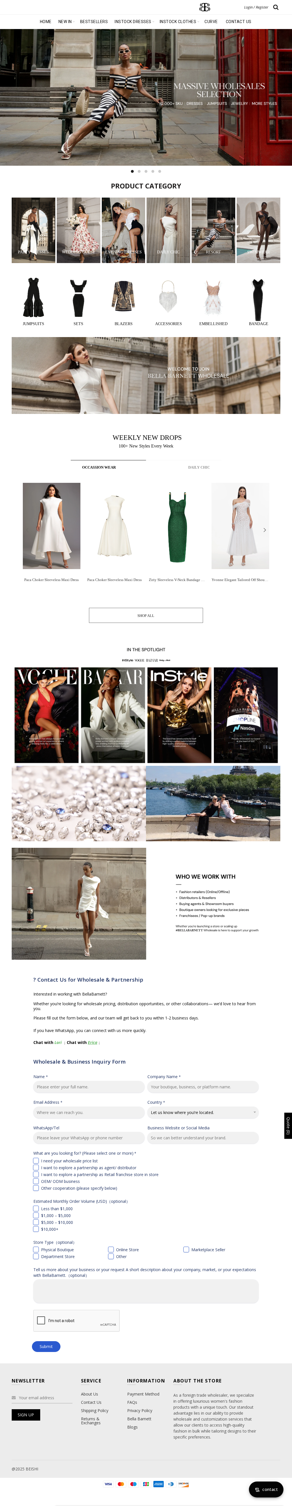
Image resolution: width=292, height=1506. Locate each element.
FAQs (132, 1402)
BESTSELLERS (94, 21)
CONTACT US (239, 21)
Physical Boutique (57, 1249)
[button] (264, 530)
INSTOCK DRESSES (133, 21)
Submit (46, 1346)
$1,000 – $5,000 (56, 1215)
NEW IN (65, 21)
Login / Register (256, 7)
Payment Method (143, 1394)
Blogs (132, 1427)
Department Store (58, 1256)
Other (121, 1256)
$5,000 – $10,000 (57, 1222)
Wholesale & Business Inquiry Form (79, 1061)
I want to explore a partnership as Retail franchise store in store (100, 1174)
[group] (51, 536)
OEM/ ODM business (60, 1181)
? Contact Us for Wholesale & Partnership (88, 979)
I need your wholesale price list (69, 1161)
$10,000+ (49, 1229)
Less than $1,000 (57, 1208)
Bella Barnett (139, 1418)
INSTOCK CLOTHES (178, 21)
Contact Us (91, 1402)
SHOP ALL (145, 616)
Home (46, 21)
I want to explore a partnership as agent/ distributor (88, 1167)
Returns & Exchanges (91, 1420)
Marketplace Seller (208, 1249)
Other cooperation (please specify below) (79, 1188)
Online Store (127, 1249)
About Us (89, 1394)
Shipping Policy (94, 1410)
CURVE (211, 21)
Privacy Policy (139, 1410)
